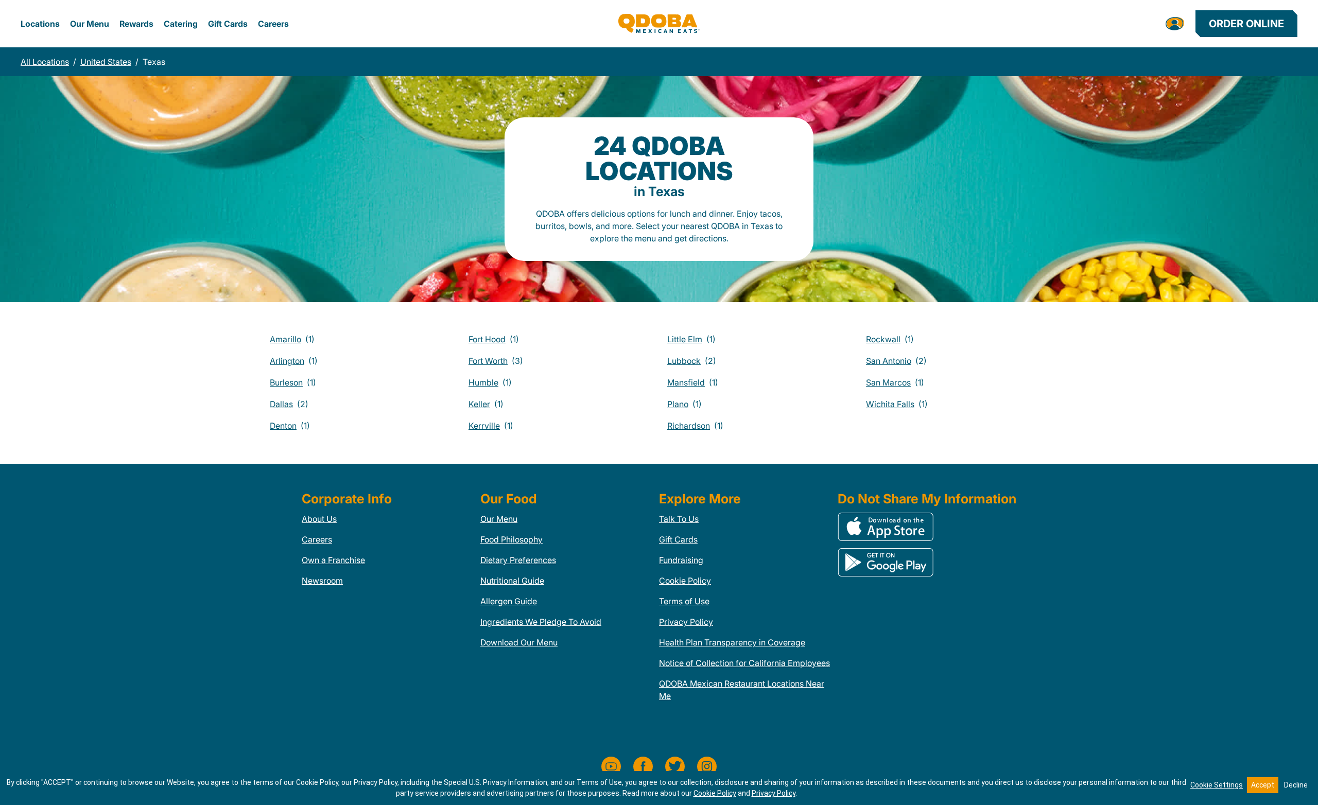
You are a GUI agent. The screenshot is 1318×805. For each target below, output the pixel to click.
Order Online (1246, 24)
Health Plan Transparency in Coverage (732, 642)
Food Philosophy (511, 539)
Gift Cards (228, 24)
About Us (319, 519)
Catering (181, 24)
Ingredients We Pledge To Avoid (540, 622)
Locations (40, 24)
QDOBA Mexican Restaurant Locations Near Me (741, 689)
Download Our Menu (519, 642)
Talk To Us (679, 519)
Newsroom (322, 580)
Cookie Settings (1216, 785)
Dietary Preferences (518, 560)
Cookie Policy (685, 580)
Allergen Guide (508, 601)
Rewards (136, 24)
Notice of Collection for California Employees (744, 663)
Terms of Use (684, 601)
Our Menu (89, 24)
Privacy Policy (686, 622)
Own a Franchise (333, 560)
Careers (273, 24)
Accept (1262, 785)
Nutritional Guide (512, 580)
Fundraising (681, 560)
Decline (1296, 785)
